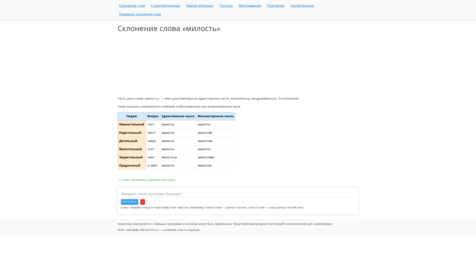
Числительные (302, 5)
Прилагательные (199, 5)
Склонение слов (132, 5)
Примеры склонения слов (140, 14)
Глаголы (226, 5)
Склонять (130, 202)
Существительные (165, 5)
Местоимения (250, 5)
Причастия (275, 5)
